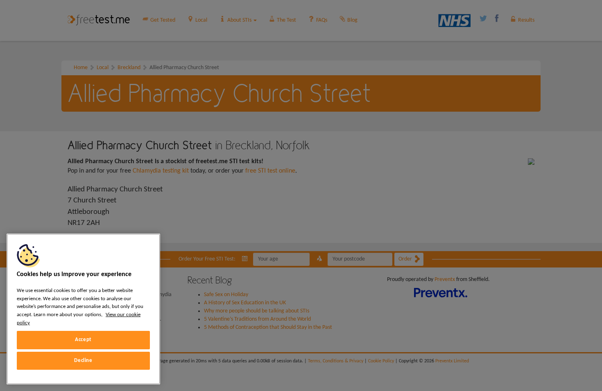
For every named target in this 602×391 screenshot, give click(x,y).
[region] (83, 309)
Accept (83, 339)
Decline (83, 360)
